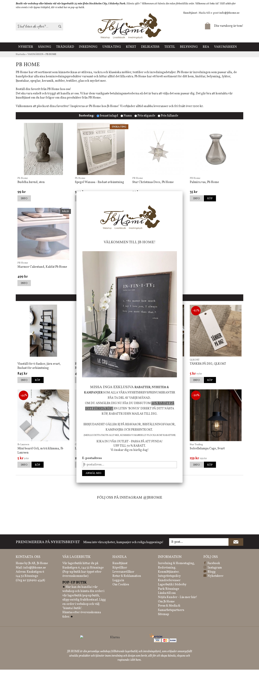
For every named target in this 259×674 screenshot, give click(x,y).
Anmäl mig (93, 473)
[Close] (182, 191)
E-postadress (92, 458)
